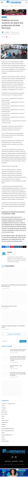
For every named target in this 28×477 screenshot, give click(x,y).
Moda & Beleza (5, 422)
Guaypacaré (15, 461)
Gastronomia (4, 414)
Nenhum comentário (6, 34)
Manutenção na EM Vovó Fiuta (9, 306)
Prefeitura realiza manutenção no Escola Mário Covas (13, 326)
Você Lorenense (5, 441)
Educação (4, 17)
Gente (3, 416)
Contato (21, 461)
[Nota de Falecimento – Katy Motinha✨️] (5, 367)
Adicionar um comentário (14, 334)
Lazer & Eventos (5, 420)
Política (3, 432)
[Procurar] (26, 2)
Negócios (4, 424)
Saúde (3, 437)
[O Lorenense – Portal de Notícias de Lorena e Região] (14, 2)
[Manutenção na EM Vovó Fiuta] (14, 297)
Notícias (3, 426)
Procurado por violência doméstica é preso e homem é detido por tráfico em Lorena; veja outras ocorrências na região (18, 358)
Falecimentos (4, 412)
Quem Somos (8, 461)
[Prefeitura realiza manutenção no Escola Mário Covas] (14, 317)
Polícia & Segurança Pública (8, 430)
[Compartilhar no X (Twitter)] (5, 37)
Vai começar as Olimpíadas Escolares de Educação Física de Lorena (14, 285)
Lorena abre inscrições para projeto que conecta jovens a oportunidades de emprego (18, 374)
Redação (7, 32)
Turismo (3, 439)
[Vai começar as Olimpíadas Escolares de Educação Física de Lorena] (14, 276)
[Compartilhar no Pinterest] (7, 37)
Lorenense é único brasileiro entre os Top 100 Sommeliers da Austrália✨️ (18, 350)
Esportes (3, 410)
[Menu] (2, 2)
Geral (3, 418)
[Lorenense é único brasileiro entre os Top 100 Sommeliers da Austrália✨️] (5, 351)
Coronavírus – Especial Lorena (8, 403)
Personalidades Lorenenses (8, 428)
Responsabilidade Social (7, 434)
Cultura (3, 405)
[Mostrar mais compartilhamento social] (9, 37)
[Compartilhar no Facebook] (3, 37)
